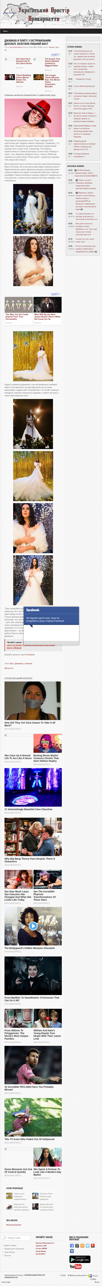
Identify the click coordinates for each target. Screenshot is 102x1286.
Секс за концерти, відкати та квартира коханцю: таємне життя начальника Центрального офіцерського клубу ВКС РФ (84, 69)
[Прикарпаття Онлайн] (75, 1269)
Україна (52, 47)
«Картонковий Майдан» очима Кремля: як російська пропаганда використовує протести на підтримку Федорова (85, 131)
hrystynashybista (15, 47)
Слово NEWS (41, 1248)
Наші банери (9, 1252)
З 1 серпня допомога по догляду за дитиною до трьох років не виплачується (86, 216)
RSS (82, 1246)
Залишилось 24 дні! (83, 79)
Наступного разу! (51, 643)
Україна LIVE (41, 1246)
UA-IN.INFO (40, 1254)
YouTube (93, 1246)
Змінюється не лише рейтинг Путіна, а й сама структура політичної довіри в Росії (84, 106)
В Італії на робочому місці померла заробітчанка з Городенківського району (85, 249)
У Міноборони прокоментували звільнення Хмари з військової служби (85, 96)
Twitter (88, 1246)
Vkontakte (72, 1251)
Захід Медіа (41, 1251)
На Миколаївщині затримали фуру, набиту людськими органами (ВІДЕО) (86, 173)
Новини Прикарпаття (45, 1243)
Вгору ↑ (98, 1282)
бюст (12, 663)
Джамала (19, 663)
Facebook (30, 655)
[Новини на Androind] (80, 1262)
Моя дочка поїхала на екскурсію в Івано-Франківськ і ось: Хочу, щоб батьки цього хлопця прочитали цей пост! (86, 229)
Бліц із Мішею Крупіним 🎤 (84, 86)
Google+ (77, 1246)
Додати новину (10, 1245)
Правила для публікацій (14, 1249)
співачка (28, 663)
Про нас (7, 1255)
